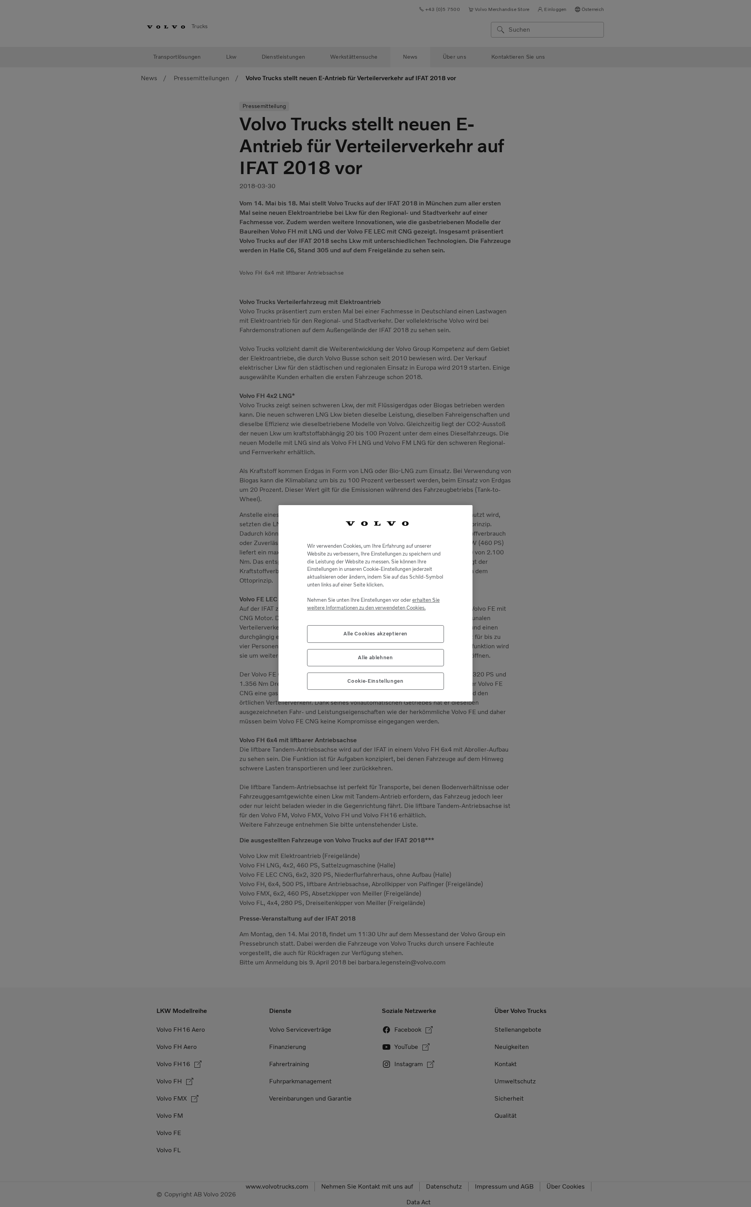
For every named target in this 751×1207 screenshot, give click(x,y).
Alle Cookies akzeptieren (375, 634)
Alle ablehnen (375, 657)
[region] (375, 603)
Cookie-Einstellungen (375, 681)
